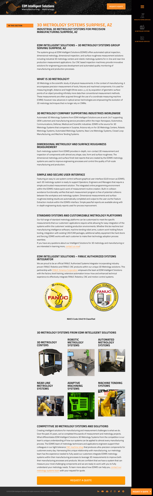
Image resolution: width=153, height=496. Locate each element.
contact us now (73, 246)
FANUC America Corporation (65, 270)
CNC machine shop (74, 447)
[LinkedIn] (98, 491)
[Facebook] (111, 491)
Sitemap (57, 491)
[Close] (150, 491)
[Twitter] (119, 491)
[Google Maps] (107, 491)
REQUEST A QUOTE (116, 6)
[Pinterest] (123, 491)
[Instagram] (115, 491)
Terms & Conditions (47, 491)
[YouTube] (103, 491)
